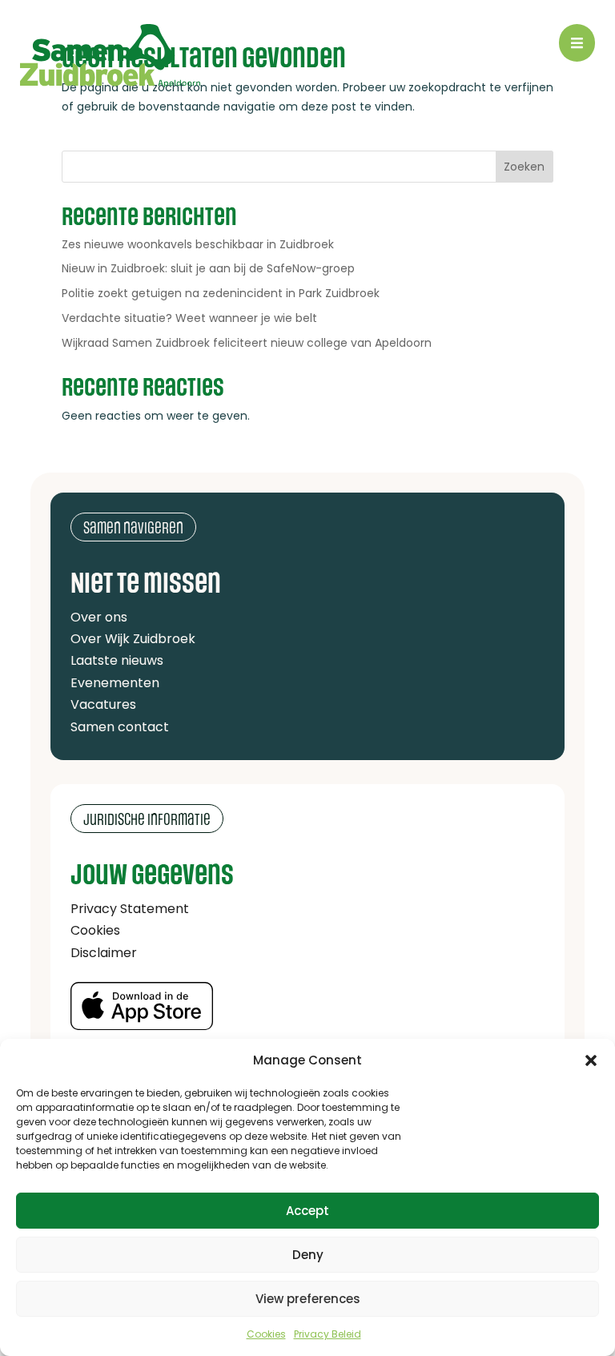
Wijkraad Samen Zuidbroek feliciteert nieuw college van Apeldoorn (247, 343)
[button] (591, 1060)
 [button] (577, 43)
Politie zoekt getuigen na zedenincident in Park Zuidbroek (221, 293)
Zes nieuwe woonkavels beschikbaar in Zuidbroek (198, 244)
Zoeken (524, 167)
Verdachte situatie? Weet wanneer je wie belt (189, 318)
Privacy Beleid (327, 1334)
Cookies (266, 1334)
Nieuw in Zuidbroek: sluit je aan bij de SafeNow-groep (208, 268)
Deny (308, 1254)
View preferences (307, 1298)
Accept (307, 1210)
